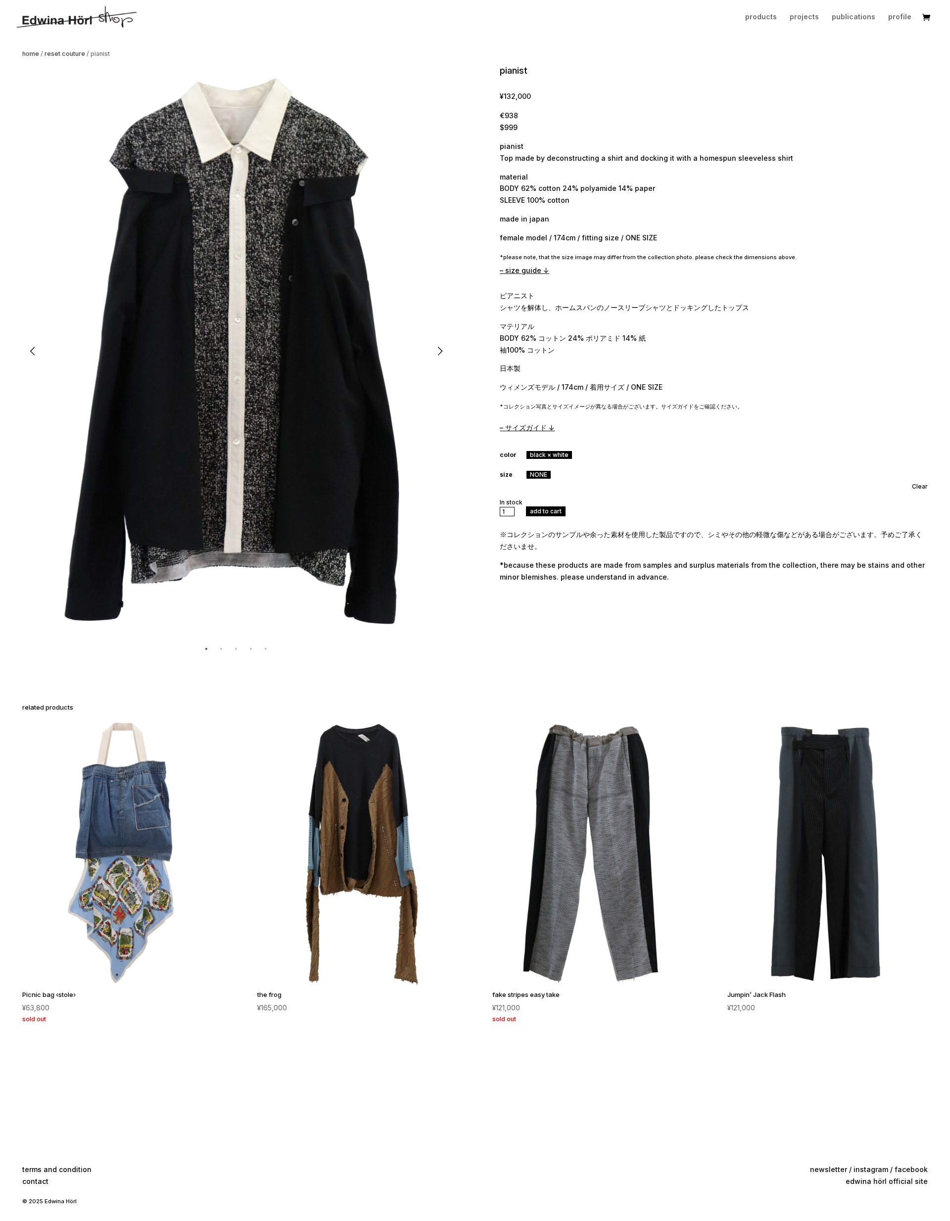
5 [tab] (266, 649)
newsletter (828, 1169)
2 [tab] (221, 649)
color (508, 454)
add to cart (546, 511)
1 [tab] (206, 649)
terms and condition (57, 1169)
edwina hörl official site (887, 1181)
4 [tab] (251, 649)
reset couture (65, 53)
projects (804, 17)
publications (853, 17)
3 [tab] (236, 649)
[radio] (549, 455)
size (506, 474)
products (761, 17)
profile (899, 17)
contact (35, 1181)
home (30, 53)
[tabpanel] (236, 351)
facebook (911, 1169)
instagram (871, 1169)
